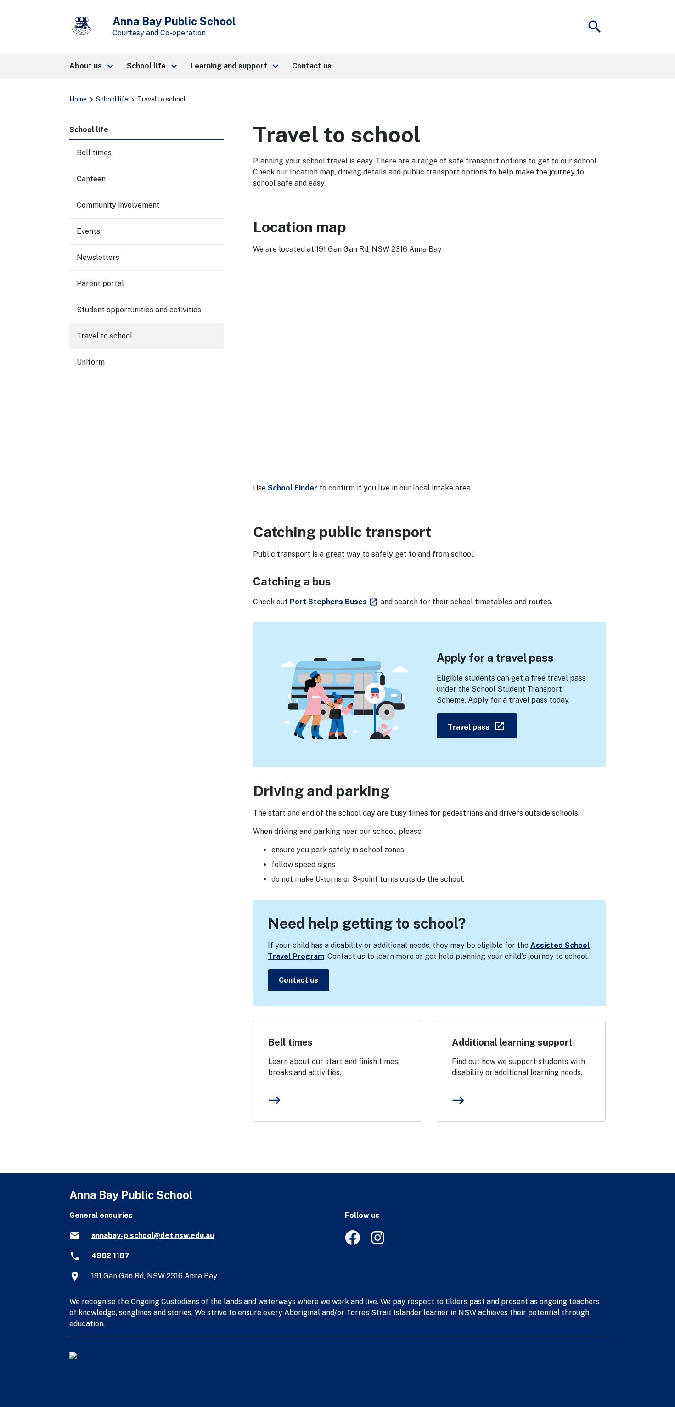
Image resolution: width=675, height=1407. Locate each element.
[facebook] (352, 1242)
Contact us (298, 980)
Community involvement (118, 205)
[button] (90, 66)
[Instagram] (378, 1242)
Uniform (91, 362)
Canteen (91, 178)
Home (78, 99)
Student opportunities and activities (139, 309)
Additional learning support (512, 1042)
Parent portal (100, 283)
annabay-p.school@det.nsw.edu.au (152, 1235)
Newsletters (98, 257)
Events (88, 231)
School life (112, 99)
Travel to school (104, 336)
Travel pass (482, 725)
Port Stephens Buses (334, 601)
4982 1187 (110, 1255)
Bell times (290, 1042)
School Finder (292, 488)
